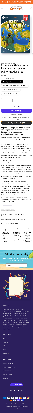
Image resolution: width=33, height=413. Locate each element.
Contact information (17, 408)
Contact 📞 (6, 353)
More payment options (16, 114)
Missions (5, 346)
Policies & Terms (7, 374)
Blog (4, 349)
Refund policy (25, 403)
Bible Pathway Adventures (14, 403)
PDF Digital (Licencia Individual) (12, 82)
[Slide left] (13, 60)
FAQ (4, 338)
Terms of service (17, 406)
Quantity (3, 97)
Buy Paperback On (13, 123)
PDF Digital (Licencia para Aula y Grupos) (15, 85)
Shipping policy (25, 406)
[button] (2, 8)
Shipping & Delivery (8, 363)
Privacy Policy (7, 370)
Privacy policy (9, 406)
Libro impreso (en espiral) (10, 93)
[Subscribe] (25, 265)
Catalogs (5, 378)
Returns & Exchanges (9, 367)
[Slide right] (20, 60)
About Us (5, 342)
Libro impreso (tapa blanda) (11, 89)
